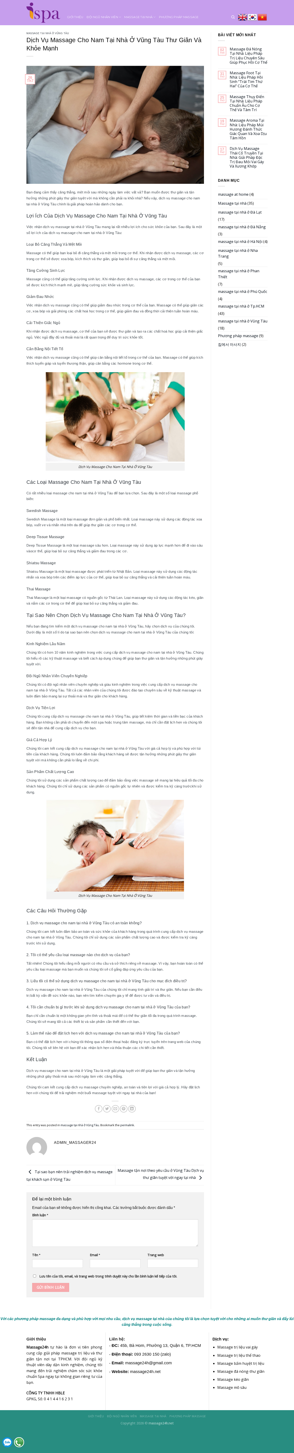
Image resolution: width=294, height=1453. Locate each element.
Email (95, 1255)
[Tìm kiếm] (233, 17)
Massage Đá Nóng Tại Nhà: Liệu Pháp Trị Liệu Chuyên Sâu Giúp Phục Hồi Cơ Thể (248, 56)
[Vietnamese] (263, 17)
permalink (127, 1125)
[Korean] (253, 17)
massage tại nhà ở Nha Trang (238, 253)
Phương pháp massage (179, 17)
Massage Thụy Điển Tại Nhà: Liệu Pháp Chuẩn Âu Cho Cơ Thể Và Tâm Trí (247, 103)
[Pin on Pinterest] (123, 1109)
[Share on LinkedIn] (132, 1109)
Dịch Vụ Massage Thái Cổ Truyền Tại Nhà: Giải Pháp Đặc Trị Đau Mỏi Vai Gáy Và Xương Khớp (247, 157)
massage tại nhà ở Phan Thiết (238, 273)
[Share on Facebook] (98, 1109)
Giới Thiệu (75, 17)
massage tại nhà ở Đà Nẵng (242, 226)
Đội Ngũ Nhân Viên (102, 17)
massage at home (233, 194)
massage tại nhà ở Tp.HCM (241, 306)
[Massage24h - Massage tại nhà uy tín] (43, 13)
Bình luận (40, 1215)
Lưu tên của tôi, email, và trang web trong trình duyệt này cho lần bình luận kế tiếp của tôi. (108, 1276)
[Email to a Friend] (115, 1109)
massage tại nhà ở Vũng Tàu (47, 33)
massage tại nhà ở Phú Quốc (242, 291)
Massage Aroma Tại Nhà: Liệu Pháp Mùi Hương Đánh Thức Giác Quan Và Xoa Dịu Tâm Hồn (248, 129)
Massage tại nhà (138, 17)
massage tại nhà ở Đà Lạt (240, 212)
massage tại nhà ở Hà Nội (240, 241)
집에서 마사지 (229, 344)
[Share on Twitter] (107, 1109)
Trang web (155, 1255)
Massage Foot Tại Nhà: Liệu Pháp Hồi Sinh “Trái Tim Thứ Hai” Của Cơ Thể (246, 79)
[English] (243, 17)
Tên (36, 1255)
